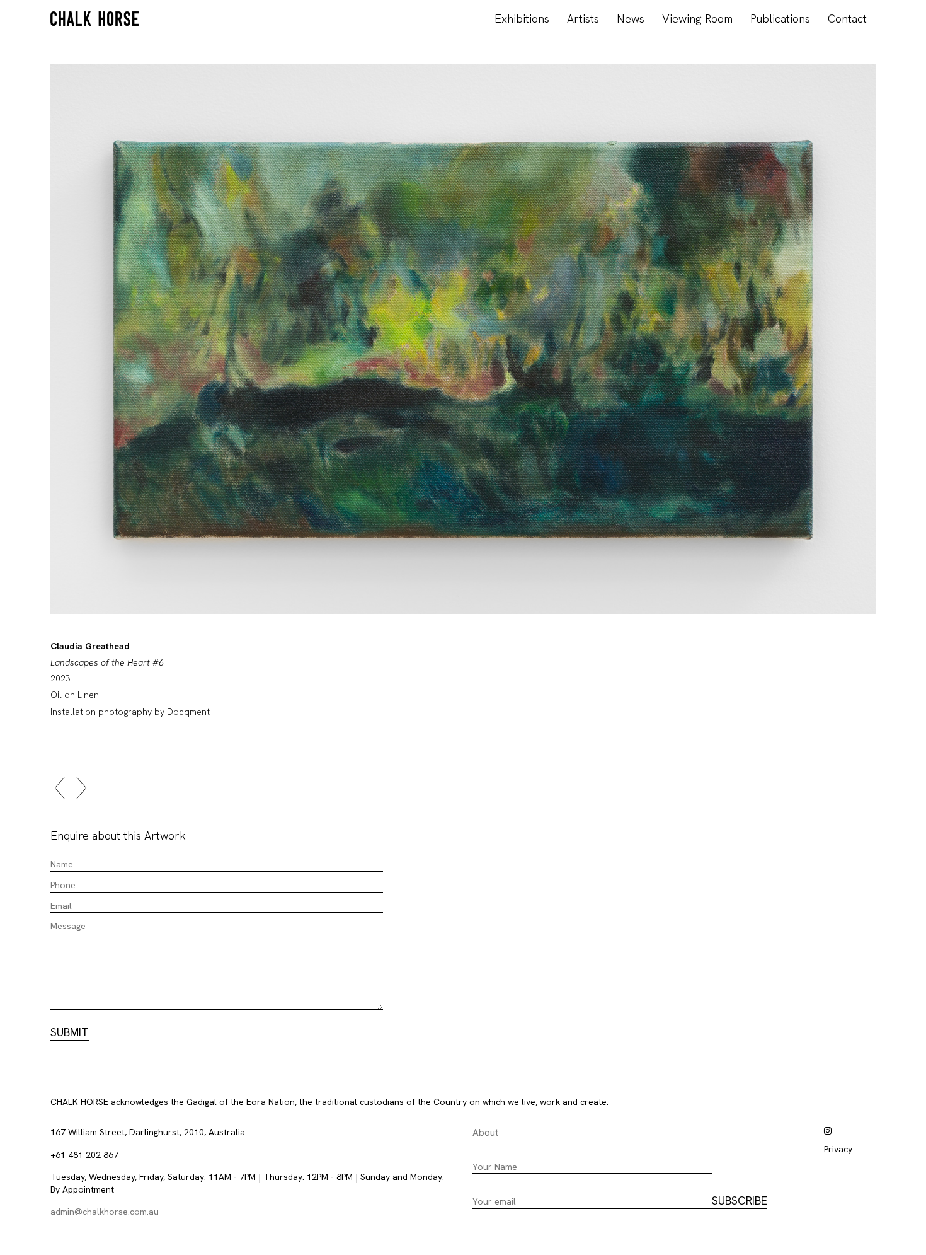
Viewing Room (697, 18)
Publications (780, 18)
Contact (847, 18)
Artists (583, 18)
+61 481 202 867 (84, 1154)
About (485, 1132)
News (630, 18)
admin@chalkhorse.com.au (104, 1211)
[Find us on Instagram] (828, 1130)
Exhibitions (521, 18)
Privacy (838, 1149)
